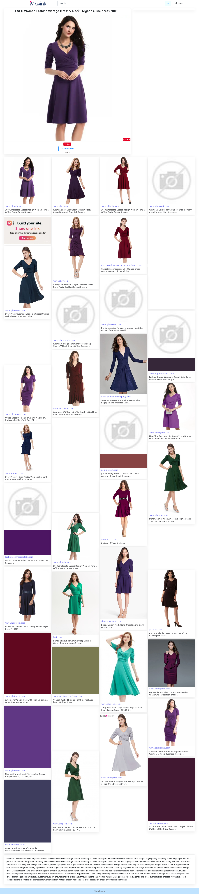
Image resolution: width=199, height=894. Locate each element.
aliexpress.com (67, 148)
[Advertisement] (171, 262)
